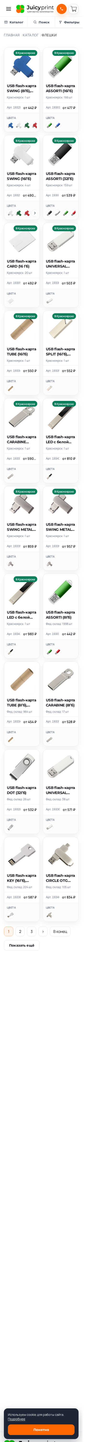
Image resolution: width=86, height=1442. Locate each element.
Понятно (41, 1430)
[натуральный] (10, 388)
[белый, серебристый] (10, 827)
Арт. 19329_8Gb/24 (14, 107)
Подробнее (16, 1419)
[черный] (49, 213)
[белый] (18, 125)
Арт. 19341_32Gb (13, 634)
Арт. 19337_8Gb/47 (52, 721)
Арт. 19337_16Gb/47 (13, 458)
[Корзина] (74, 9)
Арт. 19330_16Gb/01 (53, 809)
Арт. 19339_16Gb (13, 546)
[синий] (10, 125)
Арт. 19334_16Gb (13, 370)
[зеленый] (26, 125)
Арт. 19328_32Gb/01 (14, 809)
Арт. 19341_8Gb (53, 458)
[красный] (34, 125)
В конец (60, 931)
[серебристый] (57, 213)
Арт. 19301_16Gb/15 (53, 107)
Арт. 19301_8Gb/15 (52, 634)
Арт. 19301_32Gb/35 (52, 195)
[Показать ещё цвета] (34, 213)
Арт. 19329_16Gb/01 (13, 195)
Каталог (30, 35)
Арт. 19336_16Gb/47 (14, 897)
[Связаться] (62, 9)
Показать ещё (21, 945)
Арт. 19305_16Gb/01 (13, 283)
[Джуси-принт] (35, 9)
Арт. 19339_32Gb (52, 546)
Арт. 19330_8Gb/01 (52, 283)
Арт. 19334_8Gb (14, 721)
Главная (12, 35)
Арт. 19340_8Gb (52, 897)
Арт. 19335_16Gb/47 (52, 370)
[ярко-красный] (73, 213)
